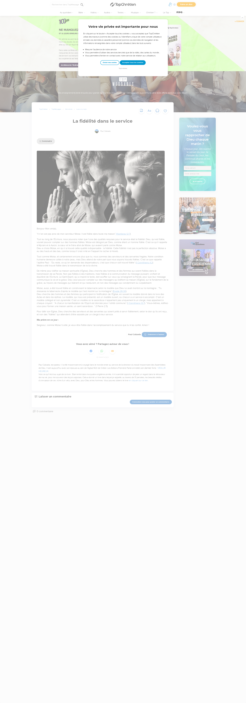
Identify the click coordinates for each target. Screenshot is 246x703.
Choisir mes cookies (110, 62)
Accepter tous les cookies (132, 62)
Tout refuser (123, 68)
